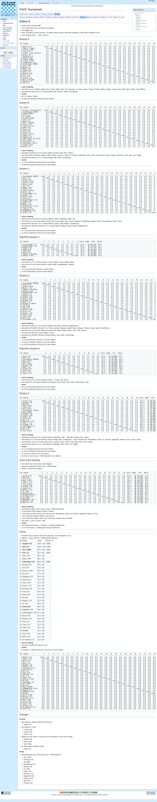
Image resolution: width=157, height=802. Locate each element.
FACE (22, 14)
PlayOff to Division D (141, 23)
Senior (137, 28)
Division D (138, 22)
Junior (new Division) (141, 26)
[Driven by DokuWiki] (151, 793)
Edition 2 (43, 17)
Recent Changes (7, 43)
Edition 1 (36, 17)
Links (4, 39)
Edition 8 (136, 14)
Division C (138, 19)
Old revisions (55, 3)
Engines (5, 33)
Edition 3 (50, 17)
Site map (5, 41)
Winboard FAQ (7, 29)
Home (4, 21)
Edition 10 (97, 17)
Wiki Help (5, 45)
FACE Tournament (139, 13)
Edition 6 (70, 17)
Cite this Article (7, 67)
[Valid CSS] (92, 792)
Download (51, 14)
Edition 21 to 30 (118, 17)
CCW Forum (6, 27)
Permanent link (7, 66)
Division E (138, 25)
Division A (138, 15)
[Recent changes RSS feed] (64, 792)
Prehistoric (29, 17)
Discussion (31, 3)
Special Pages (7, 62)
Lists (4, 37)
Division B (138, 17)
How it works (29, 14)
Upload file (6, 60)
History (22, 17)
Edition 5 (63, 17)
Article (22, 3)
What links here (7, 58)
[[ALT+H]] (9, 9)
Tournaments (7, 31)
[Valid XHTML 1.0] (83, 792)
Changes (138, 29)
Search (3, 48)
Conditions (37, 14)
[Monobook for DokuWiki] (6, 793)
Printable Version (7, 64)
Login (152, 1)
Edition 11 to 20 (106, 17)
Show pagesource (44, 3)
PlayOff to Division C (141, 20)
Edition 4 (56, 17)
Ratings (44, 14)
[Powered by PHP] (73, 792)
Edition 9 (90, 17)
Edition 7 (76, 17)
